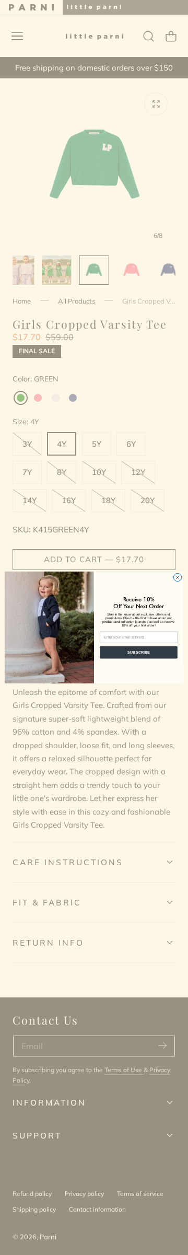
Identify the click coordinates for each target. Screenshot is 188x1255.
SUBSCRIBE (138, 652)
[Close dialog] (177, 577)
